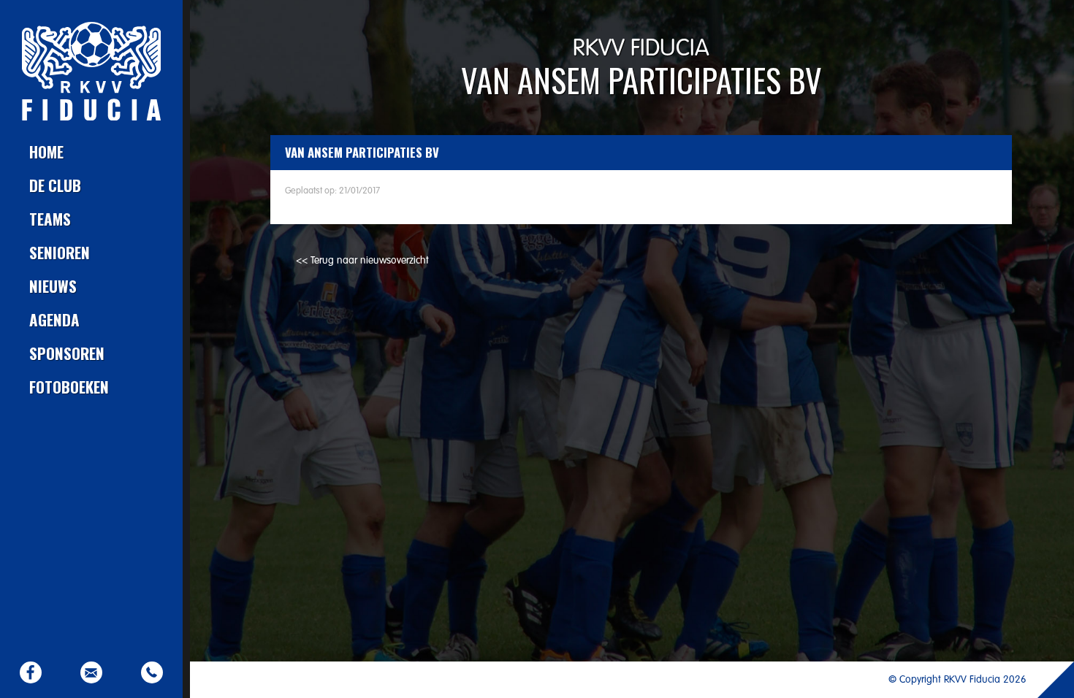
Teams (50, 218)
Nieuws (53, 286)
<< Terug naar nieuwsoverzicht (362, 261)
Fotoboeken (69, 386)
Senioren (59, 252)
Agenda (54, 319)
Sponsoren (66, 353)
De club (55, 185)
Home (46, 151)
